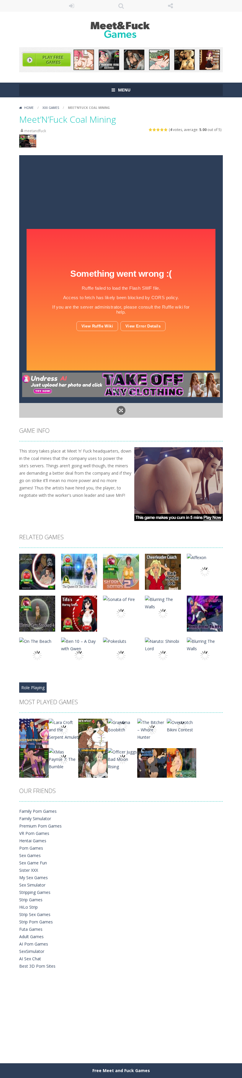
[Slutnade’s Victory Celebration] (93, 762)
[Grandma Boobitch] (122, 725)
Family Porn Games (38, 811)
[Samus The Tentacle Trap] (34, 762)
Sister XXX (28, 870)
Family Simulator (35, 818)
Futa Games (30, 929)
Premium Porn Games (40, 826)
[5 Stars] (166, 129)
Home (29, 108)
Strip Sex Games (34, 914)
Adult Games (31, 936)
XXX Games (50, 108)
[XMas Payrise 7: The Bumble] (63, 758)
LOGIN (71, 6)
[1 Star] (151, 129)
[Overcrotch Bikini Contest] (181, 725)
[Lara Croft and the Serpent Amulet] (63, 729)
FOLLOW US (170, 6)
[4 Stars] (162, 129)
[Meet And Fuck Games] (121, 29)
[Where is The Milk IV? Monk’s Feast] (93, 733)
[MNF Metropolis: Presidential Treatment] (34, 733)
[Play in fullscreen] (121, 410)
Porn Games (31, 848)
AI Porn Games (33, 944)
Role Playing (33, 687)
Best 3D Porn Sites (37, 966)
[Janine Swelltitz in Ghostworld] (181, 762)
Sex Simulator (32, 885)
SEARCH (121, 6)
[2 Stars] (154, 129)
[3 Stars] (158, 129)
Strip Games (30, 899)
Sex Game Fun (33, 863)
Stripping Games (34, 892)
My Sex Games (33, 877)
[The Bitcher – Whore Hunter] (152, 729)
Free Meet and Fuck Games (121, 1070)
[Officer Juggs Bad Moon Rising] (122, 758)
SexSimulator (31, 951)
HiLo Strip (28, 907)
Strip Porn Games (36, 922)
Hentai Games (32, 840)
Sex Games (30, 855)
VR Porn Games (34, 833)
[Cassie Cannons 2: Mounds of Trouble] (152, 762)
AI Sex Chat (30, 958)
